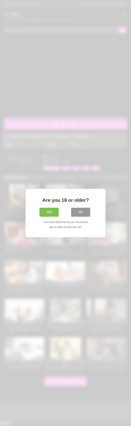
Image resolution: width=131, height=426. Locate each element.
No (81, 212)
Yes (49, 212)
